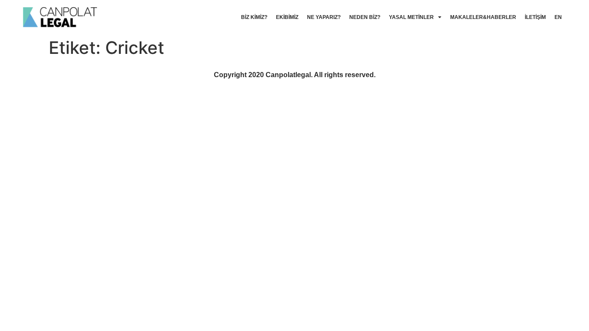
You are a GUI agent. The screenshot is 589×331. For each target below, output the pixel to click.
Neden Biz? (364, 17)
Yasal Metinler (411, 17)
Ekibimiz (287, 17)
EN (558, 17)
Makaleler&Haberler (483, 17)
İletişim (535, 17)
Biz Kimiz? (254, 17)
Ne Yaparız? (324, 17)
